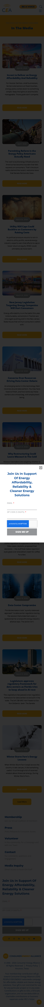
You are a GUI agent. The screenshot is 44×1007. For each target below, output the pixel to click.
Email (10, 503)
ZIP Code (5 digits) (16, 512)
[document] (22, 503)
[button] (41, 468)
